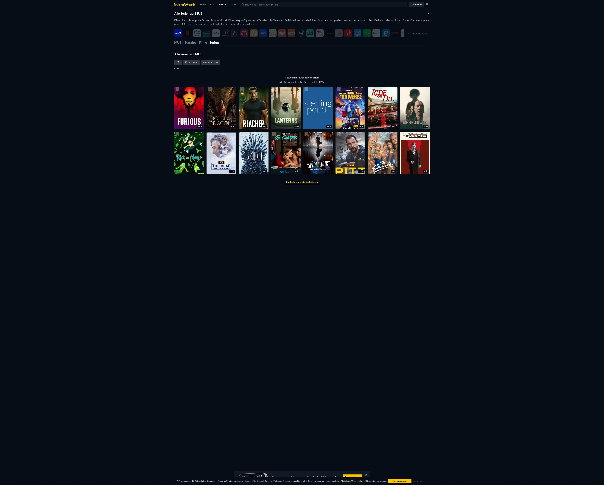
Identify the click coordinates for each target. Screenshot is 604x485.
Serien (214, 42)
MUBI (178, 42)
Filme (203, 42)
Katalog (190, 42)
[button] (189, 108)
